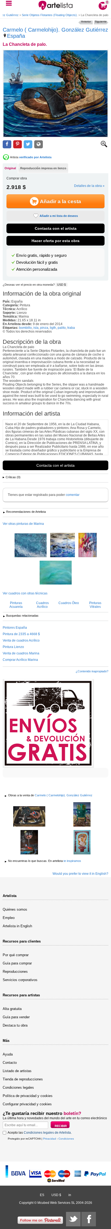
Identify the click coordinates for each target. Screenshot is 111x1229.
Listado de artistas (17, 1071)
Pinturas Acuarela (16, 605)
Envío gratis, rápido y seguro (41, 255)
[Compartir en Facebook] (7, 144)
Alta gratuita (12, 1009)
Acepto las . (40, 1132)
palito (62, 328)
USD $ (61, 284)
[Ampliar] (104, 146)
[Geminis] (82, 815)
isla (36, 328)
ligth (53, 328)
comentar (72, 495)
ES (42, 1195)
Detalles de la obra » (89, 186)
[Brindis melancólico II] (29, 843)
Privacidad (49, 1138)
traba (71, 328)
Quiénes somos (15, 909)
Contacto (10, 1063)
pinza (44, 328)
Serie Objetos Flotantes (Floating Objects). (50, 15)
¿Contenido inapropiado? (92, 671)
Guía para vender (16, 1017)
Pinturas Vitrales (95, 605)
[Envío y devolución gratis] (48, 723)
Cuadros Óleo (68, 603)
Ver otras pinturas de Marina (23, 524)
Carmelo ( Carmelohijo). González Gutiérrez (55, 30)
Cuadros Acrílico (42, 605)
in (69, 1195)
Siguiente (101, 21)
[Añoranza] (82, 843)
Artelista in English (17, 926)
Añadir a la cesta (60, 201)
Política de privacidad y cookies (28, 1096)
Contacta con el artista (56, 228)
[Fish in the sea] (87, 545)
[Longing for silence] (55, 573)
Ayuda (8, 1054)
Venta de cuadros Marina (21, 653)
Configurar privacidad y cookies (27, 1104)
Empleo (9, 918)
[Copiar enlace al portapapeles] (38, 144)
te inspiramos (72, 860)
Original (10, 168)
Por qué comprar (16, 955)
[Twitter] (73, 1219)
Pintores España (15, 627)
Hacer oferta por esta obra (55, 241)
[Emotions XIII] (30, 545)
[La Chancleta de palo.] (55, 93)
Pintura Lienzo (13, 647)
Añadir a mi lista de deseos (59, 215)
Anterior (86, 21)
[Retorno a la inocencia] (29, 817)
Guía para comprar (17, 963)
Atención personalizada (36, 269)
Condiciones (66, 1138)
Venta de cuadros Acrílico (21, 640)
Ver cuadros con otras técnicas (25, 593)
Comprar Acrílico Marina (20, 660)
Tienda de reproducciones (23, 1079)
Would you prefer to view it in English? (80, 874)
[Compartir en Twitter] (28, 144)
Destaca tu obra (15, 1025)
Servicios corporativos (20, 980)
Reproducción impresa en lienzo (43, 168)
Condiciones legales (18, 1087)
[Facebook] (88, 1219)
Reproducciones (15, 972)
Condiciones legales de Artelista (47, 1132)
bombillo (25, 328)
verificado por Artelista (35, 157)
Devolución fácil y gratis (37, 262)
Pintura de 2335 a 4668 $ (21, 634)
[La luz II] (62, 545)
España (16, 36)
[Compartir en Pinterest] (17, 144)
